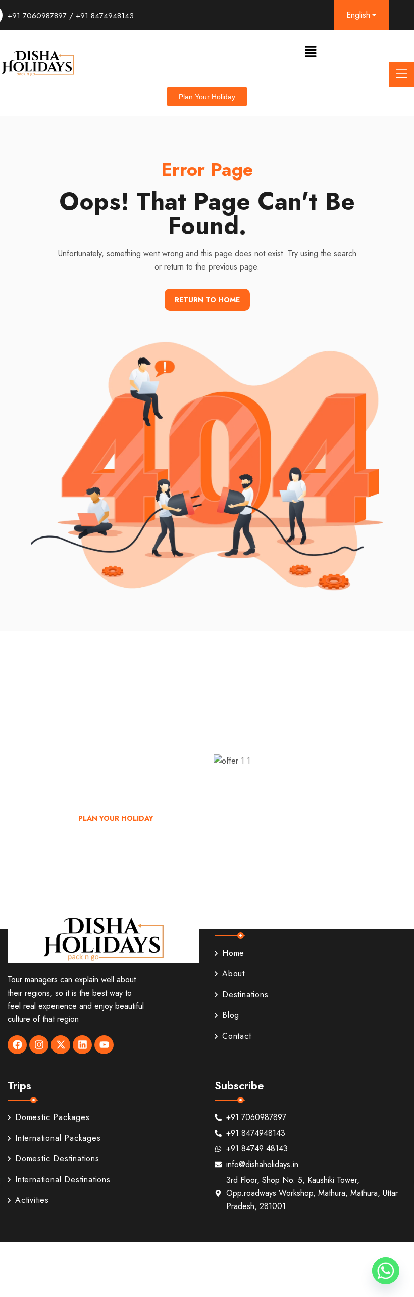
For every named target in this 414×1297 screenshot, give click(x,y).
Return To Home (207, 300)
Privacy (309, 1270)
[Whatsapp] (385, 1270)
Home (233, 953)
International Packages (58, 1138)
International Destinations (63, 1179)
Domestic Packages (52, 1117)
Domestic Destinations (57, 1159)
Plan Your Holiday (115, 818)
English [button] (358, 15)
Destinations (245, 994)
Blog (230, 1015)
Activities (32, 1200)
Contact (236, 1036)
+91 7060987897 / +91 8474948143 (71, 15)
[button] (310, 51)
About (233, 973)
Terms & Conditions (369, 1270)
